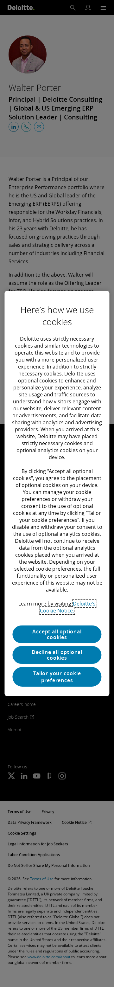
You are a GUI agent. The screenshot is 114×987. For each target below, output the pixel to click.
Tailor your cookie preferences (57, 677)
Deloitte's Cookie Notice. (68, 607)
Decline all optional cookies (57, 655)
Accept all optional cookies (56, 634)
